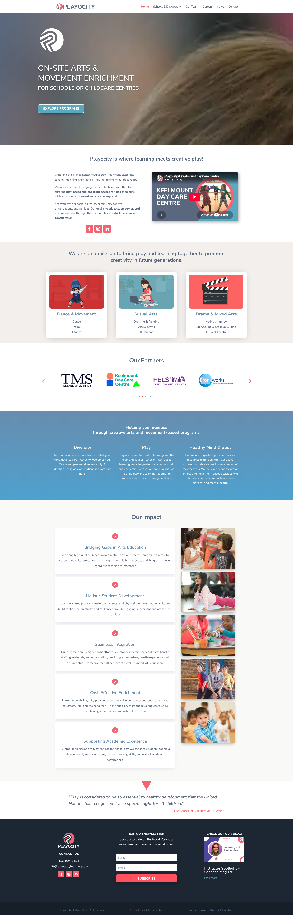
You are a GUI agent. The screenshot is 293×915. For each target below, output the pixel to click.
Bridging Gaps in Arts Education (115, 547)
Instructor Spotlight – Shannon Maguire (222, 870)
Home (145, 7)
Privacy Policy (137, 910)
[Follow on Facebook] (89, 229)
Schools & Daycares (165, 7)
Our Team (192, 7)
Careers (207, 7)
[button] (131, 396)
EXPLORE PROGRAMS (61, 108)
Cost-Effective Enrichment (115, 693)
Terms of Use (156, 910)
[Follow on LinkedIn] (107, 229)
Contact (233, 7)
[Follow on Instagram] (98, 229)
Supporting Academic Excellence (115, 741)
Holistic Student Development (115, 596)
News (220, 7)
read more (210, 878)
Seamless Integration (115, 644)
